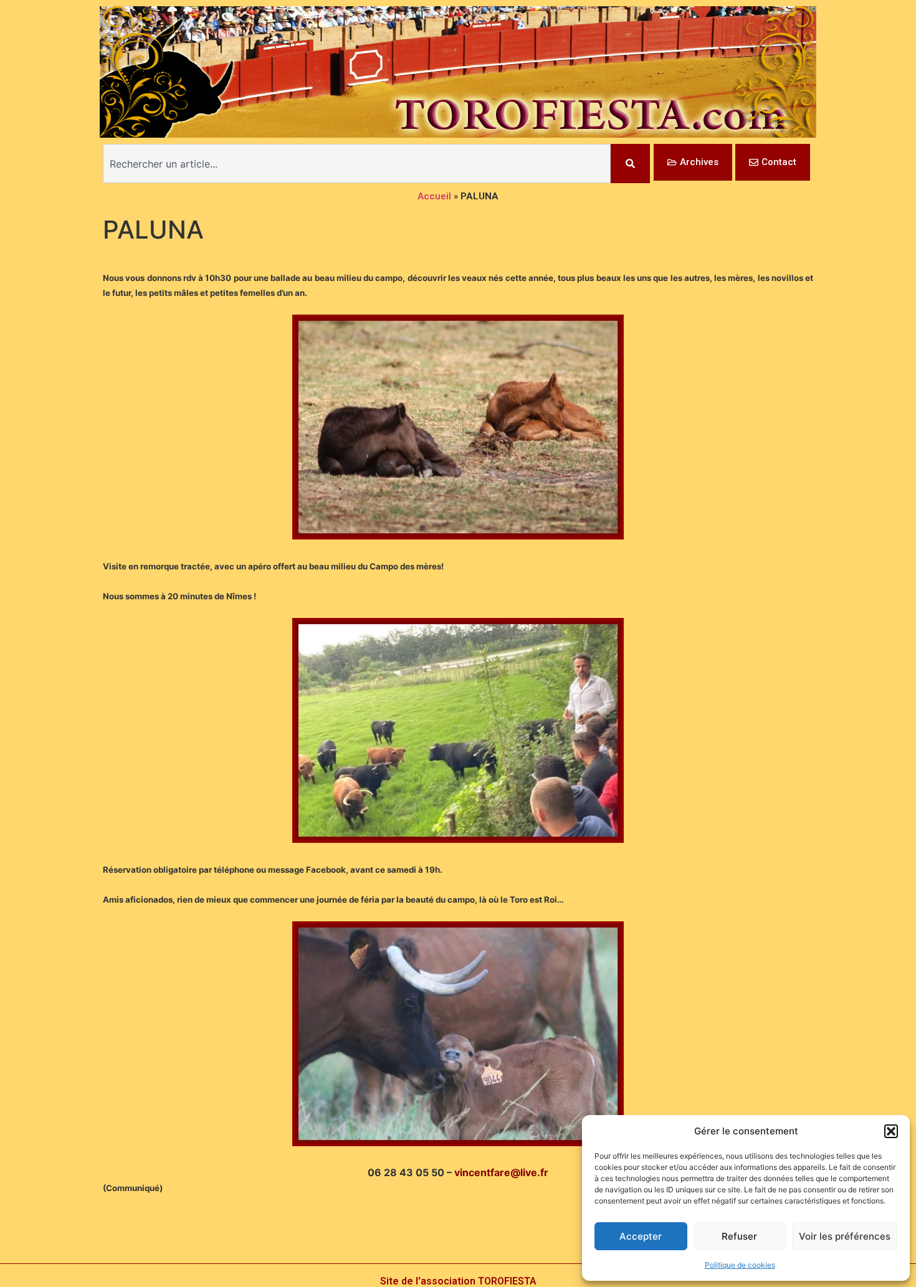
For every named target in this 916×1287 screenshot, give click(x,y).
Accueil (434, 196)
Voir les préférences (844, 1236)
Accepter (640, 1236)
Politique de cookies (740, 1265)
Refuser (739, 1236)
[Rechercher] (630, 163)
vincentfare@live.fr (501, 1172)
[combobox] (357, 163)
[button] (891, 1131)
